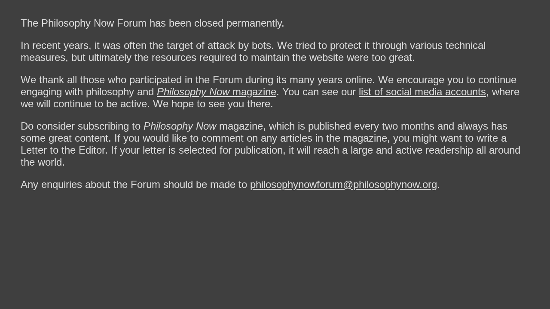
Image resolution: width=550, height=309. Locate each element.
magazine (216, 91)
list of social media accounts (422, 91)
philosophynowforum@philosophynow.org (343, 184)
